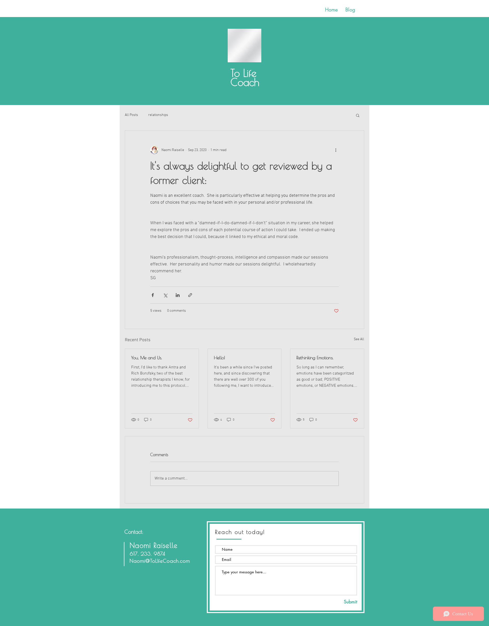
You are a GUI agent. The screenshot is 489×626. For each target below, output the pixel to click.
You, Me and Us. (146, 357)
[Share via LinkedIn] (177, 295)
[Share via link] (190, 295)
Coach (244, 86)
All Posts (131, 115)
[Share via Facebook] (152, 295)
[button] (357, 115)
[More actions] (336, 150)
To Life (243, 73)
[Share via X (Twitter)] (165, 295)
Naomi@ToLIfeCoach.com (160, 561)
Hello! (219, 357)
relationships (158, 115)
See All (359, 339)
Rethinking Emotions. (314, 357)
